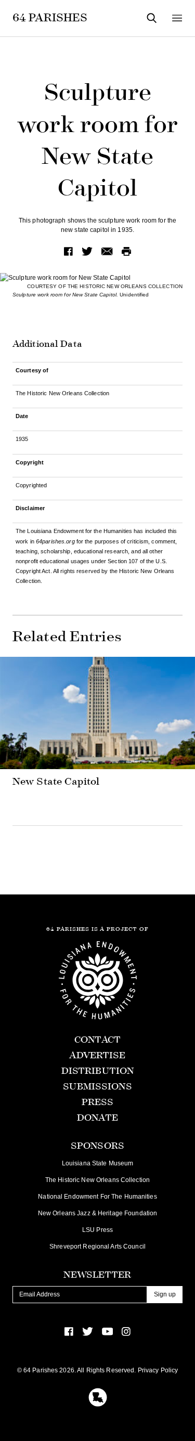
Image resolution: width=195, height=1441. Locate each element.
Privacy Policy (158, 1370)
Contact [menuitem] (97, 1040)
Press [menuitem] (98, 1102)
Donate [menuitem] (97, 1118)
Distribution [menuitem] (97, 1071)
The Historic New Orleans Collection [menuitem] (97, 1180)
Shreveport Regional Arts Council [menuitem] (97, 1246)
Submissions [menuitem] (97, 1087)
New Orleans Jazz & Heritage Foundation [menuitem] (98, 1213)
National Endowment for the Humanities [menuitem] (97, 1196)
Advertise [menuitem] (97, 1055)
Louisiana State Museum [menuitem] (98, 1163)
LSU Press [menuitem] (97, 1230)
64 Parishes (49, 17)
